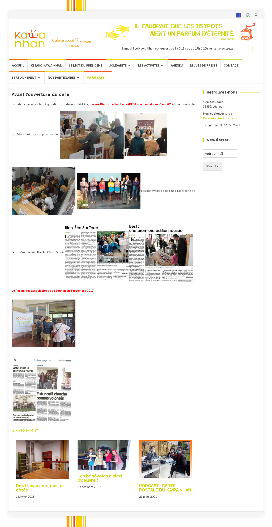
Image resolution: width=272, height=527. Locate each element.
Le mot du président (86, 65)
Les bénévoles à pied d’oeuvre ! (100, 478)
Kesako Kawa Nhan (46, 65)
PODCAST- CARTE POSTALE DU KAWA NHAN (165, 488)
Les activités (148, 65)
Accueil (18, 65)
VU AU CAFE (95, 77)
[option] (42, 468)
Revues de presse (203, 65)
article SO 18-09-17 (25, 430)
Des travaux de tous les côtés (40, 488)
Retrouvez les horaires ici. (221, 118)
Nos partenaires (61, 77)
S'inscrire (212, 166)
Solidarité (118, 65)
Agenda (177, 65)
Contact (231, 65)
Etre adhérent (24, 77)
